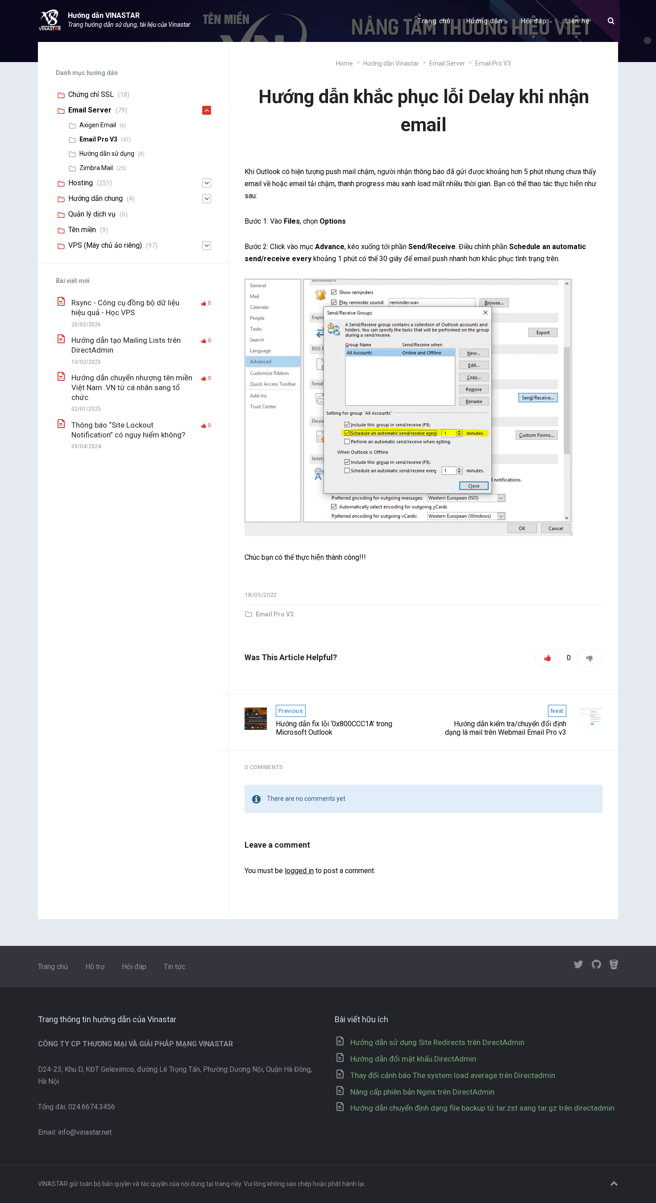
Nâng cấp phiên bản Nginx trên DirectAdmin (422, 1091)
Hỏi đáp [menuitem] (534, 21)
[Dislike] (589, 658)
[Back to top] (614, 1184)
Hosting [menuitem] (80, 183)
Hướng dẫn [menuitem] (484, 21)
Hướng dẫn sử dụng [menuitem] (106, 153)
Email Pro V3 (493, 63)
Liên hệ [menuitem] (577, 21)
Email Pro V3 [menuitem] (98, 139)
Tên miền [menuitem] (82, 229)
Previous (290, 711)
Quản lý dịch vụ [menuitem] (92, 214)
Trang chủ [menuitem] (434, 21)
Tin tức (174, 966)
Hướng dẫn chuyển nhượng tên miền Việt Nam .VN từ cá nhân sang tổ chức (131, 387)
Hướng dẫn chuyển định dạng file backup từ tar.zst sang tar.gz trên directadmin (482, 1107)
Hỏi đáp (134, 966)
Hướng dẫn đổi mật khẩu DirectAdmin (413, 1058)
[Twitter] (578, 965)
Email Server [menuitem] (90, 110)
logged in (299, 870)
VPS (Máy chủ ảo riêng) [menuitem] (105, 245)
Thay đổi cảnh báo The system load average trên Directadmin (452, 1075)
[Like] (548, 658)
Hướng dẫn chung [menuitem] (95, 198)
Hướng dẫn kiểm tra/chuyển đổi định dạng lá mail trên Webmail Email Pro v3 (505, 728)
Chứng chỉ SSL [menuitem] (91, 94)
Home (344, 63)
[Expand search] (611, 21)
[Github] (596, 965)
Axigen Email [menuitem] (97, 125)
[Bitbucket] (614, 965)
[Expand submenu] (206, 110)
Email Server (447, 63)
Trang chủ (53, 966)
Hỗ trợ (94, 966)
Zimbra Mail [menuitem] (96, 167)
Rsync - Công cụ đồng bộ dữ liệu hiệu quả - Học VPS (125, 307)
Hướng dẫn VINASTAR (104, 15)
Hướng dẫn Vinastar (391, 63)
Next (557, 711)
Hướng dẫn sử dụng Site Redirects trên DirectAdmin (437, 1042)
